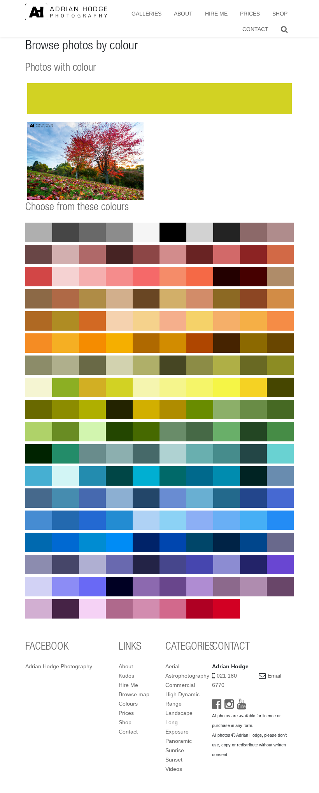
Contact (255, 29)
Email (274, 676)
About (183, 13)
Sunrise (174, 750)
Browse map (134, 694)
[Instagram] (229, 706)
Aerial (172, 666)
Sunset (173, 759)
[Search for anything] (284, 29)
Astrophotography (187, 676)
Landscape (179, 713)
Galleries (146, 13)
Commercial (180, 685)
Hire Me (216, 13)
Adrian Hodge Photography (58, 666)
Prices (250, 13)
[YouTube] (241, 706)
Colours (128, 704)
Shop (279, 13)
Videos (173, 769)
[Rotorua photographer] (66, 12)
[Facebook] (216, 706)
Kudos (126, 676)
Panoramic (178, 741)
